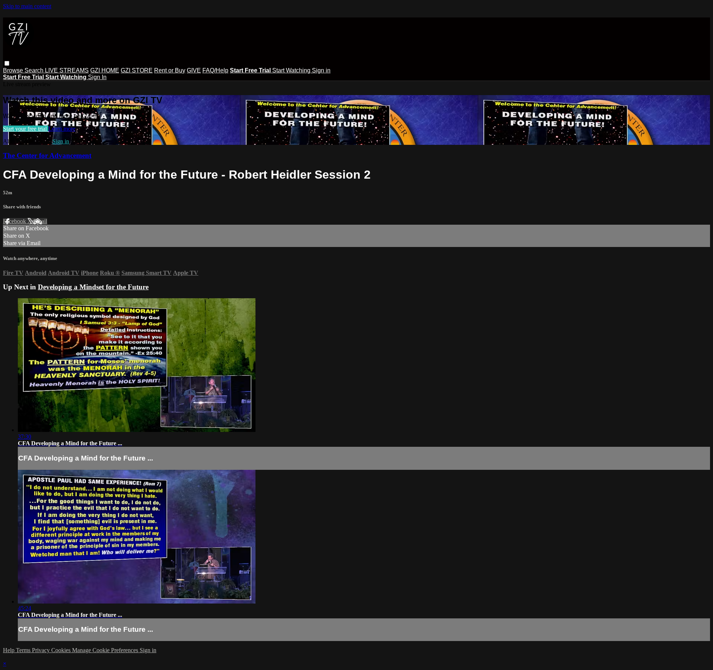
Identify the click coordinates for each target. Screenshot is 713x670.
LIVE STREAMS (67, 70)
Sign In (97, 77)
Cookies (61, 650)
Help (9, 650)
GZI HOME (104, 70)
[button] (6, 63)
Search (35, 70)
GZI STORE (137, 70)
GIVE (194, 70)
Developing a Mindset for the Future (93, 287)
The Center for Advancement (47, 155)
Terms (24, 650)
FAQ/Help (215, 70)
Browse (14, 70)
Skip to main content (27, 6)
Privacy (41, 650)
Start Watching (292, 70)
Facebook (15, 221)
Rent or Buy (169, 70)
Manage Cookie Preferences (106, 650)
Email (40, 221)
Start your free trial (25, 129)
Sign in (321, 70)
